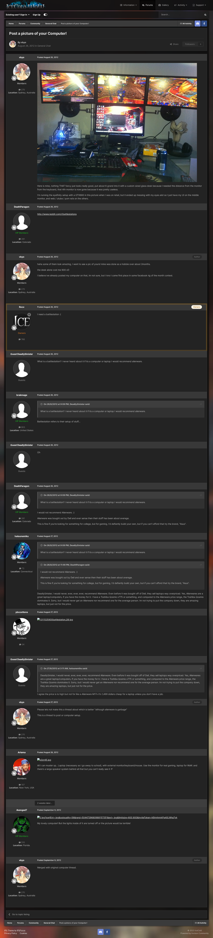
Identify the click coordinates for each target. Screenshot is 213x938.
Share (175, 44)
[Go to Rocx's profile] (21, 321)
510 (23, 842)
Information (129, 5)
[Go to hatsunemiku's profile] (21, 550)
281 (23, 239)
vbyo (23, 42)
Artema (22, 752)
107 (23, 784)
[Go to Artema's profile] (21, 766)
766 (23, 339)
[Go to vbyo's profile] (12, 44)
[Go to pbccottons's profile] (21, 626)
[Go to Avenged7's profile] (21, 824)
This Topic (193, 14)
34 (22, 644)
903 (23, 427)
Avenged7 (21, 810)
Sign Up (36, 14)
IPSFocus (21, 930)
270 (23, 89)
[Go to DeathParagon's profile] (21, 221)
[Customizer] (45, 14)
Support (199, 5)
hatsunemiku (22, 536)
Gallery (165, 5)
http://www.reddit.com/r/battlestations (57, 214)
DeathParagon (21, 206)
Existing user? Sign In (17, 14)
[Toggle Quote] (41, 404)
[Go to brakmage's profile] (21, 409)
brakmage (21, 395)
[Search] (205, 14)
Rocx (21, 307)
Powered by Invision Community (195, 933)
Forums (149, 5)
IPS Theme (9, 930)
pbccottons (22, 612)
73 (22, 568)
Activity (181, 5)
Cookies (23, 933)
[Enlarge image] (117, 122)
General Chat (44, 45)
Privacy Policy (10, 933)
